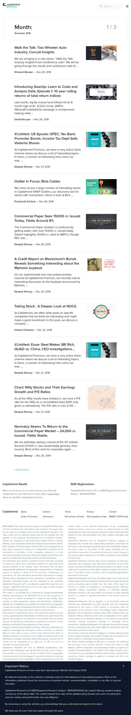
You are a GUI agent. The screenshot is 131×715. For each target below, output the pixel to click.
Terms (68, 511)
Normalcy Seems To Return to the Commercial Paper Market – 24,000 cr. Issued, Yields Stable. (45, 431)
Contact (112, 511)
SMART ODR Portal (118, 516)
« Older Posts (21, 469)
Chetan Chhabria (24, 330)
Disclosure (48, 516)
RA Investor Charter (74, 516)
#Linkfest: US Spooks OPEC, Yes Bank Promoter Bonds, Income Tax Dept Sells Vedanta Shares (46, 138)
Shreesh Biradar (23, 72)
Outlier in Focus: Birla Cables (37, 181)
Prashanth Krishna (25, 201)
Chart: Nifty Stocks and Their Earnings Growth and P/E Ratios (44, 389)
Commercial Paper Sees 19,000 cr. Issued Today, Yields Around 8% (47, 218)
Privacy (90, 511)
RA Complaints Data (96, 516)
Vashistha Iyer (22, 119)
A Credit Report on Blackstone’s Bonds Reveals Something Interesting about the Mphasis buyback (46, 263)
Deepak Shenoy (23, 166)
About (24, 511)
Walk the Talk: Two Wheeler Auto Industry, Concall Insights (40, 49)
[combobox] (110, 6)
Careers (47, 511)
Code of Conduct (29, 516)
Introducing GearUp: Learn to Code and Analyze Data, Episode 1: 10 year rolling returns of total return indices (45, 91)
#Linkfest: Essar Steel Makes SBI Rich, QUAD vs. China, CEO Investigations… (44, 346)
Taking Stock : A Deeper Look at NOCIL (45, 306)
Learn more (53, 494)
